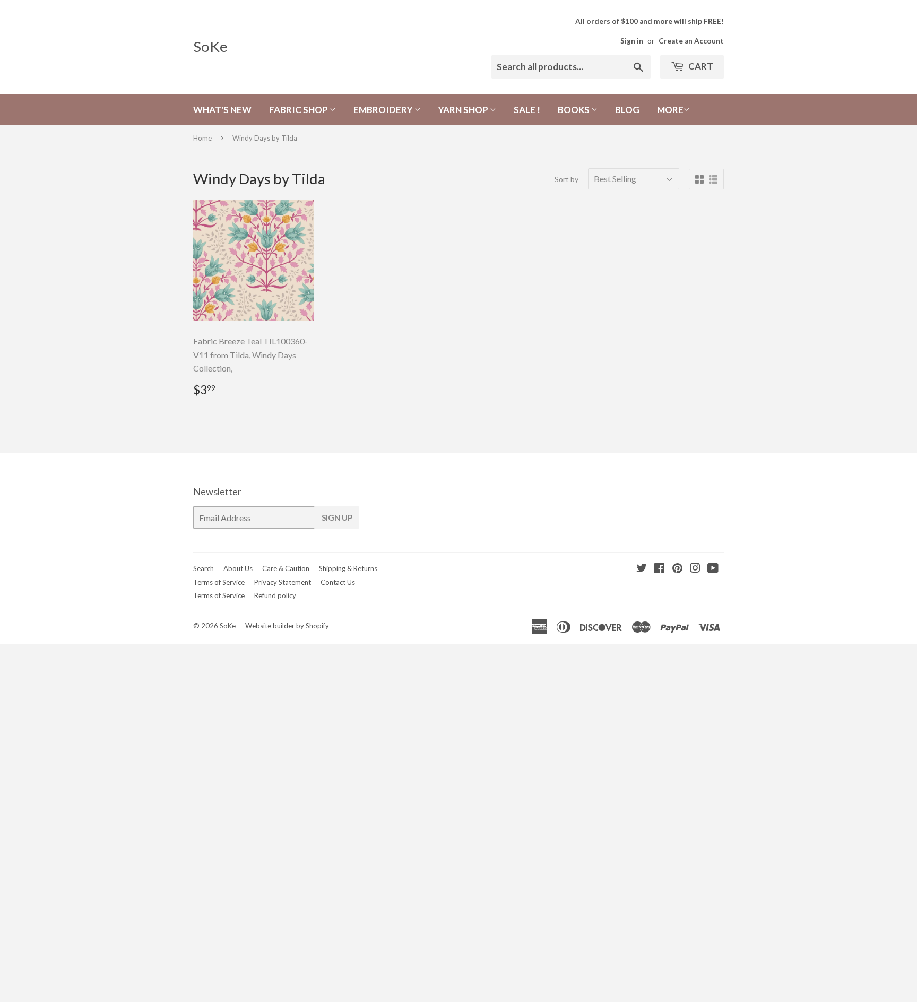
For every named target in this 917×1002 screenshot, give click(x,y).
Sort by (566, 179)
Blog (627, 109)
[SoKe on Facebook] (659, 569)
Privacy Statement (282, 582)
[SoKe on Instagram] (695, 569)
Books (574, 109)
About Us (238, 568)
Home (202, 138)
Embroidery (383, 109)
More (670, 109)
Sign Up (337, 517)
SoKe (210, 46)
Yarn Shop (464, 109)
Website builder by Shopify (287, 625)
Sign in (631, 41)
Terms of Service (219, 582)
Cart (700, 66)
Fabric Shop (299, 109)
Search (203, 568)
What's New (222, 109)
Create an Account (691, 41)
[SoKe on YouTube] (713, 569)
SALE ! (527, 109)
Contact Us (338, 582)
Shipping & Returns (348, 568)
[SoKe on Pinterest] (677, 569)
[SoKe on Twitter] (641, 569)
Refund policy (275, 595)
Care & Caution (285, 568)
